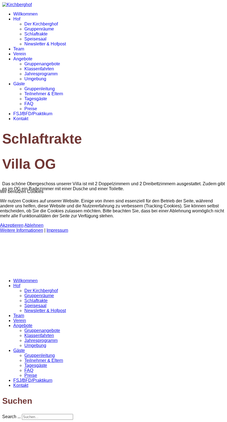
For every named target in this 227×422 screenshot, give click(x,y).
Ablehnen (33, 225)
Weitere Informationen (21, 230)
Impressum (57, 230)
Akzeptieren (12, 225)
